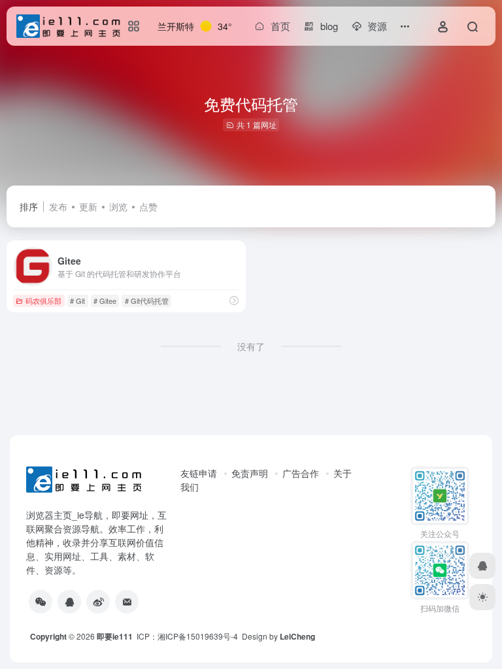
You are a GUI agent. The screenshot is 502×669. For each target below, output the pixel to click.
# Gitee (104, 300)
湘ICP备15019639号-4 (198, 636)
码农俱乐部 (43, 300)
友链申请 (198, 473)
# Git (77, 300)
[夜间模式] (482, 597)
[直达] (234, 300)
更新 (88, 206)
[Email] (127, 601)
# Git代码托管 (147, 300)
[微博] (98, 601)
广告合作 (300, 473)
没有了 (251, 346)
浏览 (118, 206)
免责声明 (249, 473)
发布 (58, 206)
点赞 (148, 206)
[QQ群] (69, 601)
